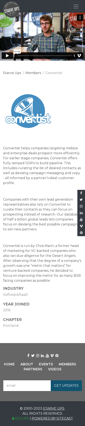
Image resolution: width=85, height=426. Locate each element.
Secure (21, 418)
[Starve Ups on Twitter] (81, 199)
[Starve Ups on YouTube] (81, 219)
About (26, 364)
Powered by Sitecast (52, 418)
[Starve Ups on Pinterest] (81, 233)
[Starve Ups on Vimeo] (81, 226)
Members (33, 73)
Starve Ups (12, 73)
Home (9, 364)
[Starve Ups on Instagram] (81, 206)
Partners (33, 369)
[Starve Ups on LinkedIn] (81, 213)
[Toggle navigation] (76, 6)
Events (46, 364)
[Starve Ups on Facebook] (81, 193)
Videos (54, 369)
